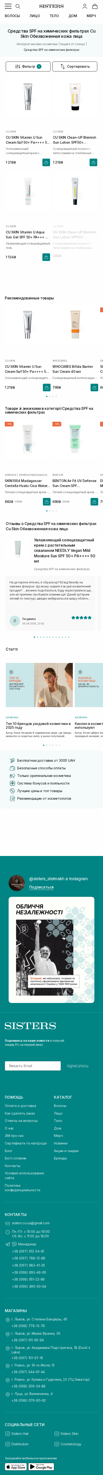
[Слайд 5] (46, 637)
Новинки (61, 1143)
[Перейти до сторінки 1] (46, 396)
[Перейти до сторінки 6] (59, 745)
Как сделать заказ (20, 1113)
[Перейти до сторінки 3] (53, 396)
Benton (57, 474)
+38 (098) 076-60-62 (28, 1400)
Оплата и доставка (20, 1106)
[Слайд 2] (37, 637)
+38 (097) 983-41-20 (28, 1265)
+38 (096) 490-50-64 (29, 1286)
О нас (9, 1128)
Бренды (60, 1158)
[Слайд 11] (65, 637)
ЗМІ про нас (14, 1136)
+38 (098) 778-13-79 (28, 1326)
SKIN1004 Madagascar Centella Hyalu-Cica (35, 474)
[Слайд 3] (40, 637)
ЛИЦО (34, 16)
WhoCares (59, 360)
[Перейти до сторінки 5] (56, 745)
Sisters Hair (20, 1434)
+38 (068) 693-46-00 (29, 1272)
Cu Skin (11, 131)
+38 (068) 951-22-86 (28, 1279)
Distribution (20, 1444)
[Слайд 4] (43, 637)
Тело (58, 1121)
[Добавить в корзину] (46, 162)
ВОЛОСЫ (12, 16)
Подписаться (41, 887)
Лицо (58, 1113)
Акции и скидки (66, 1151)
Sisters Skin (69, 1434)
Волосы (60, 1106)
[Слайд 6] (50, 637)
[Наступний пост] (88, 950)
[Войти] (84, 6)
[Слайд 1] (34, 637)
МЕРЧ (91, 16)
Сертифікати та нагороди (26, 1143)
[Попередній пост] (15, 950)
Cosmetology (71, 1444)
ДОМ (73, 16)
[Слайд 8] (56, 637)
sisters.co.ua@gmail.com (31, 1223)
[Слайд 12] (68, 637)
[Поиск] (17, 6)
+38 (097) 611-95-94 (27, 1340)
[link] (95, 6)
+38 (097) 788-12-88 (28, 1258)
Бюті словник (15, 1158)
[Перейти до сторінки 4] (56, 396)
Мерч (58, 1136)
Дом (57, 1128)
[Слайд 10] (62, 637)
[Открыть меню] (8, 6)
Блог (8, 1151)
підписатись (78, 1066)
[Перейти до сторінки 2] (50, 396)
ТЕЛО (54, 16)
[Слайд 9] (59, 637)
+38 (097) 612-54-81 (28, 1251)
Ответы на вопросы (21, 1121)
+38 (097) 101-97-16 (27, 1358)
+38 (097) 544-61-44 (28, 1372)
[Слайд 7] (53, 637)
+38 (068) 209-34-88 (28, 1386)
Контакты (12, 1166)
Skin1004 (10, 474)
